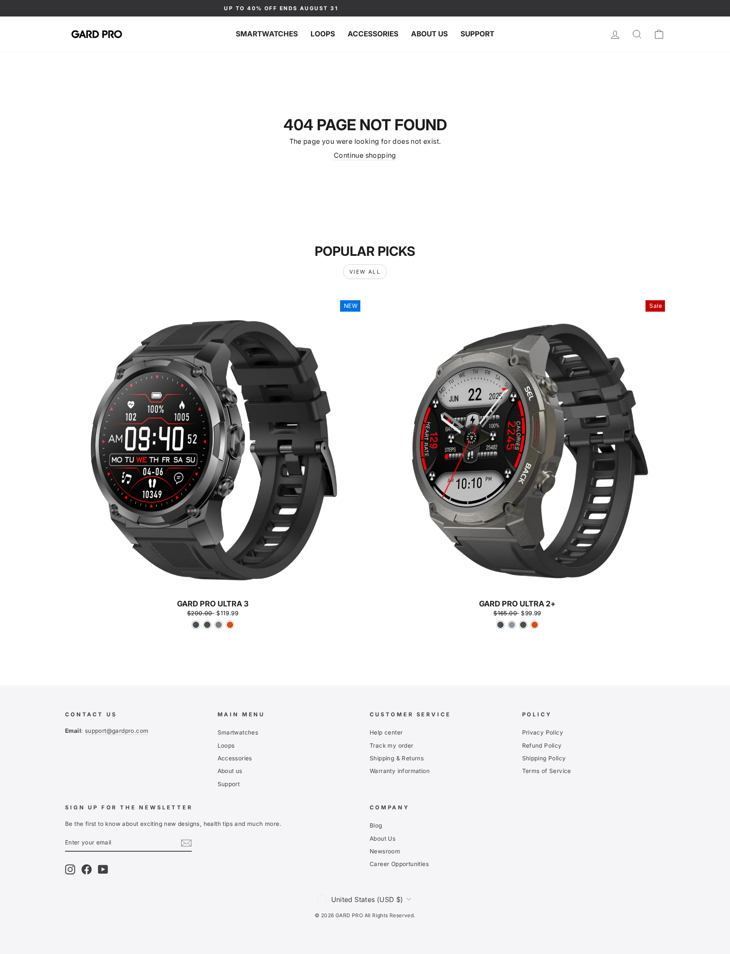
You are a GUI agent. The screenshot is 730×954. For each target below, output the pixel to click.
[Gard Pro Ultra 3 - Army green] (207, 625)
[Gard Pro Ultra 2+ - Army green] (523, 625)
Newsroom (385, 851)
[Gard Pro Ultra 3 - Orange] (230, 625)
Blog (376, 825)
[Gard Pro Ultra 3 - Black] (196, 625)
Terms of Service (546, 771)
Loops (323, 34)
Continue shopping (365, 155)
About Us (382, 838)
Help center (386, 732)
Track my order (392, 745)
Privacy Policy (543, 732)
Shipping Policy (544, 758)
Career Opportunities (399, 864)
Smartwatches (267, 34)
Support (477, 34)
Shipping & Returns (397, 758)
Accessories (373, 34)
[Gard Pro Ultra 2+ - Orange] (535, 625)
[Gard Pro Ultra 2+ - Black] (500, 625)
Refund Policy (542, 745)
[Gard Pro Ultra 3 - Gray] (219, 625)
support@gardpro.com (117, 730)
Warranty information (400, 771)
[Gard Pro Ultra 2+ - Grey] (512, 625)
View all (365, 272)
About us (429, 34)
